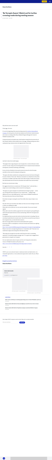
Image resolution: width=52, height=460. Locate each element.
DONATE (44, 1)
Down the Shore (7, 7)
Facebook (7, 247)
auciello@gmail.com (13, 275)
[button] (4, 458)
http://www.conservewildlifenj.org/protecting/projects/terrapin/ (17, 243)
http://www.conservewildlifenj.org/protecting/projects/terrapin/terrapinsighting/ (21, 227)
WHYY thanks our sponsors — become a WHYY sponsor (20, 158)
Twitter (9, 247)
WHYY (3, 2)
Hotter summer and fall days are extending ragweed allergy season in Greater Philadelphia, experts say (23, 299)
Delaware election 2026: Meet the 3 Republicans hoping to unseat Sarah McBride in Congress (21, 307)
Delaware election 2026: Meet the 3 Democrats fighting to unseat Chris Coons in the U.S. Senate (22, 303)
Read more (6, 272)
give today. (5, 255)
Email (11, 247)
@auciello (7, 275)
